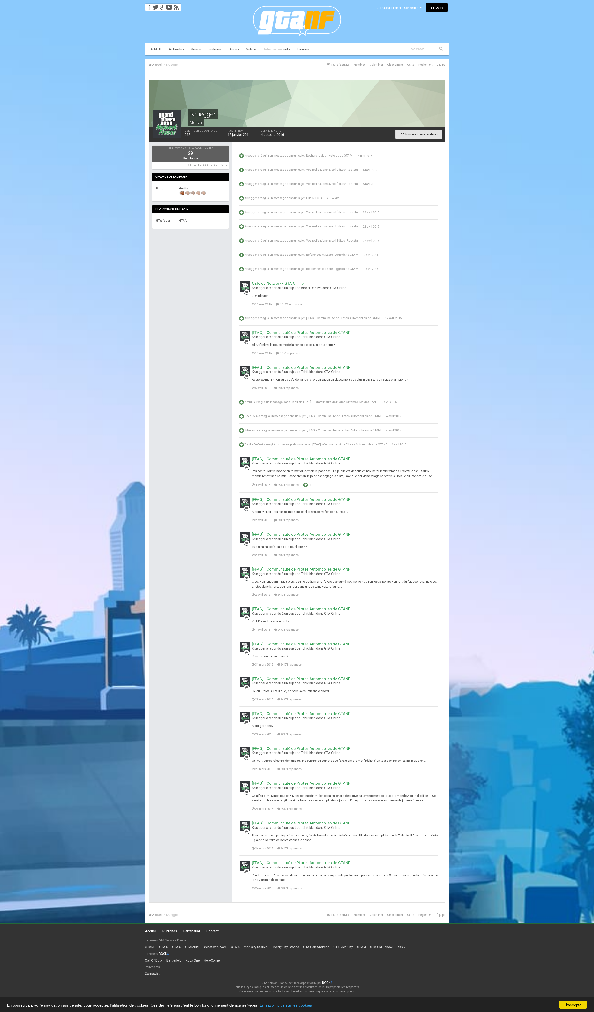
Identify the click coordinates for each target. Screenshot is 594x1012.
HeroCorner (212, 960)
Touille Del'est (254, 444)
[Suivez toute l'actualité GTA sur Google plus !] (162, 6)
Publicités (169, 931)
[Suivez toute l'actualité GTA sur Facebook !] (148, 6)
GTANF (156, 49)
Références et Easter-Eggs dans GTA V (332, 255)
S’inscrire (437, 7)
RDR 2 (401, 947)
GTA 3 (361, 947)
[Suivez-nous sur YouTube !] (169, 6)
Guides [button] (234, 49)
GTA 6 (163, 947)
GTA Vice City (343, 947)
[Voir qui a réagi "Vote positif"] (305, 484)
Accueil (150, 931)
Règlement (425, 64)
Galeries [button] (215, 49)
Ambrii (249, 402)
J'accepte (573, 1005)
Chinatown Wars (215, 947)
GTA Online (338, 288)
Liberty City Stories (285, 947)
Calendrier (376, 64)
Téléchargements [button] (277, 49)
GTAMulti (192, 947)
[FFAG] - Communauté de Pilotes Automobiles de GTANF (343, 318)
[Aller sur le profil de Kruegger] (245, 286)
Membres (360, 64)
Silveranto (251, 430)
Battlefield (173, 960)
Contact (212, 931)
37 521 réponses (290, 304)
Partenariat (191, 931)
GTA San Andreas (316, 947)
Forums (303, 49)
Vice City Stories (256, 947)
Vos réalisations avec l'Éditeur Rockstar (332, 170)
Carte (410, 64)
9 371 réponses (289, 353)
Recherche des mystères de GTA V (329, 155)
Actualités (176, 49)
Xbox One (193, 960)
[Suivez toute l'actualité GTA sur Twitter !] (155, 6)
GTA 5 (176, 947)
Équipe (441, 64)
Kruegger (251, 155)
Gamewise (153, 974)
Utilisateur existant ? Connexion (398, 8)
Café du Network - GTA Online (278, 283)
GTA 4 (235, 947)
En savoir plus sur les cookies (286, 1005)
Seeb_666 (251, 416)
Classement (395, 64)
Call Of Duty (153, 960)
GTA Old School (381, 947)
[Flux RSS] (177, 6)
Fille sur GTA (314, 198)
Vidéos (251, 49)
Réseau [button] (196, 49)
